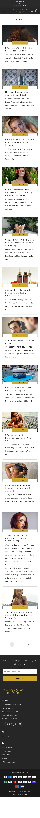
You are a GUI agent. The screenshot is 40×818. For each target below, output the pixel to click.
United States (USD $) (19, 772)
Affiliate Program (8, 762)
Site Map (5, 758)
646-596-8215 (7, 708)
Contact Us (6, 755)
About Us (5, 736)
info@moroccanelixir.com (11, 704)
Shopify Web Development (17, 791)
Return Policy (7, 747)
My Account (6, 751)
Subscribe (20, 678)
